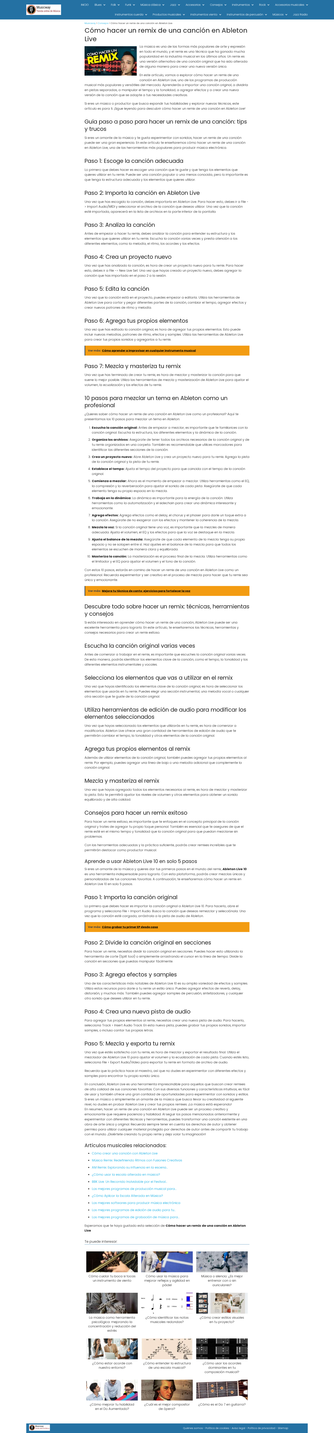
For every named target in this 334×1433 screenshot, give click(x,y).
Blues (98, 5)
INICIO (85, 5)
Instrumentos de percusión (245, 15)
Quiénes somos (193, 1428)
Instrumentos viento (203, 15)
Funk (128, 5)
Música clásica (151, 5)
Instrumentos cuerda (129, 15)
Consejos (216, 5)
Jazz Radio (300, 15)
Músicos (278, 15)
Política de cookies (217, 1428)
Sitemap (283, 1428)
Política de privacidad (261, 1428)
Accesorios (193, 5)
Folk (113, 5)
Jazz (173, 5)
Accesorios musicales (289, 5)
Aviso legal (238, 1428)
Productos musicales (167, 15)
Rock (262, 5)
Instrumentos (241, 5)
